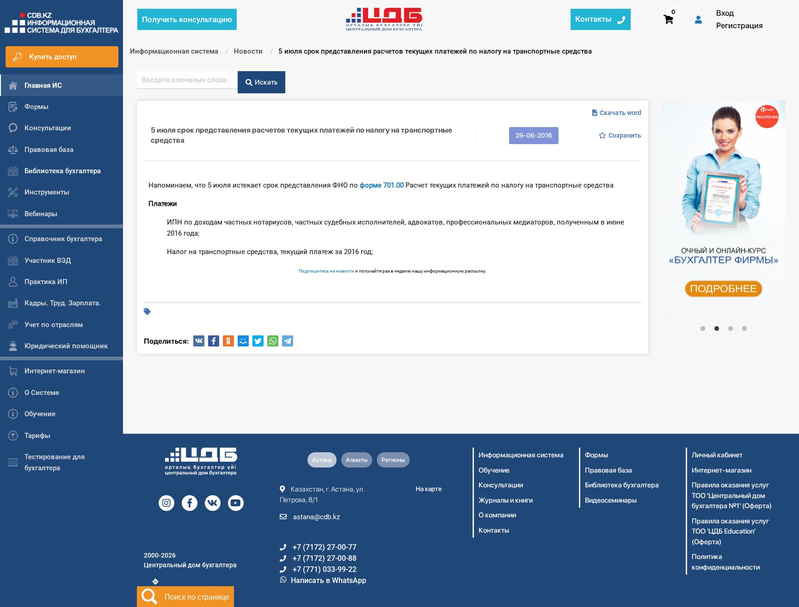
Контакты (494, 530)
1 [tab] (702, 329)
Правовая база (608, 470)
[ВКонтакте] (198, 340)
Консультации (501, 485)
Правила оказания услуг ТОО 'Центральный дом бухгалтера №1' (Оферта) (732, 495)
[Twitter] (258, 340)
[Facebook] (213, 340)
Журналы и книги (506, 500)
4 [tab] (744, 329)
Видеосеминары (611, 500)
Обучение (494, 470)
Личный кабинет (717, 455)
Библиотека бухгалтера (622, 485)
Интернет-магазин (721, 470)
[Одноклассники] (228, 340)
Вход (725, 13)
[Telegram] (287, 340)
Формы (596, 455)
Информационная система (521, 455)
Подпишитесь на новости (326, 270)
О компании (497, 515)
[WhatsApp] (272, 340)
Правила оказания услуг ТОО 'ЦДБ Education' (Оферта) (730, 531)
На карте (429, 489)
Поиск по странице (197, 596)
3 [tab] (730, 329)
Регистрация (739, 25)
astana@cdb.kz (315, 517)
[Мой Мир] (243, 340)
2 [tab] (716, 329)
